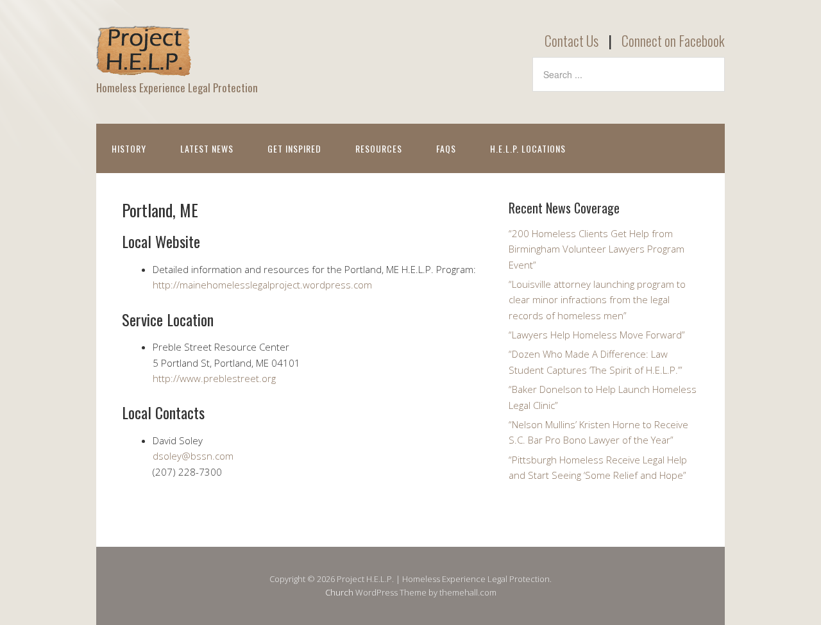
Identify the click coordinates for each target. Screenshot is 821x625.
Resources (378, 148)
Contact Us (571, 40)
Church (339, 592)
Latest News (206, 148)
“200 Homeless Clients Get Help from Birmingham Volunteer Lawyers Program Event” (596, 249)
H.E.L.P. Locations (528, 148)
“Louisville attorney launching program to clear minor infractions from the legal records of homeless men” (597, 300)
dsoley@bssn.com (193, 455)
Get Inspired (294, 148)
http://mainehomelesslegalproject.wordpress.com (262, 284)
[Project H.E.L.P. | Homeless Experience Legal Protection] (144, 65)
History (129, 148)
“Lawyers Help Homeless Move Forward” (597, 334)
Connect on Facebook (673, 40)
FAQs (446, 148)
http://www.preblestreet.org (214, 378)
